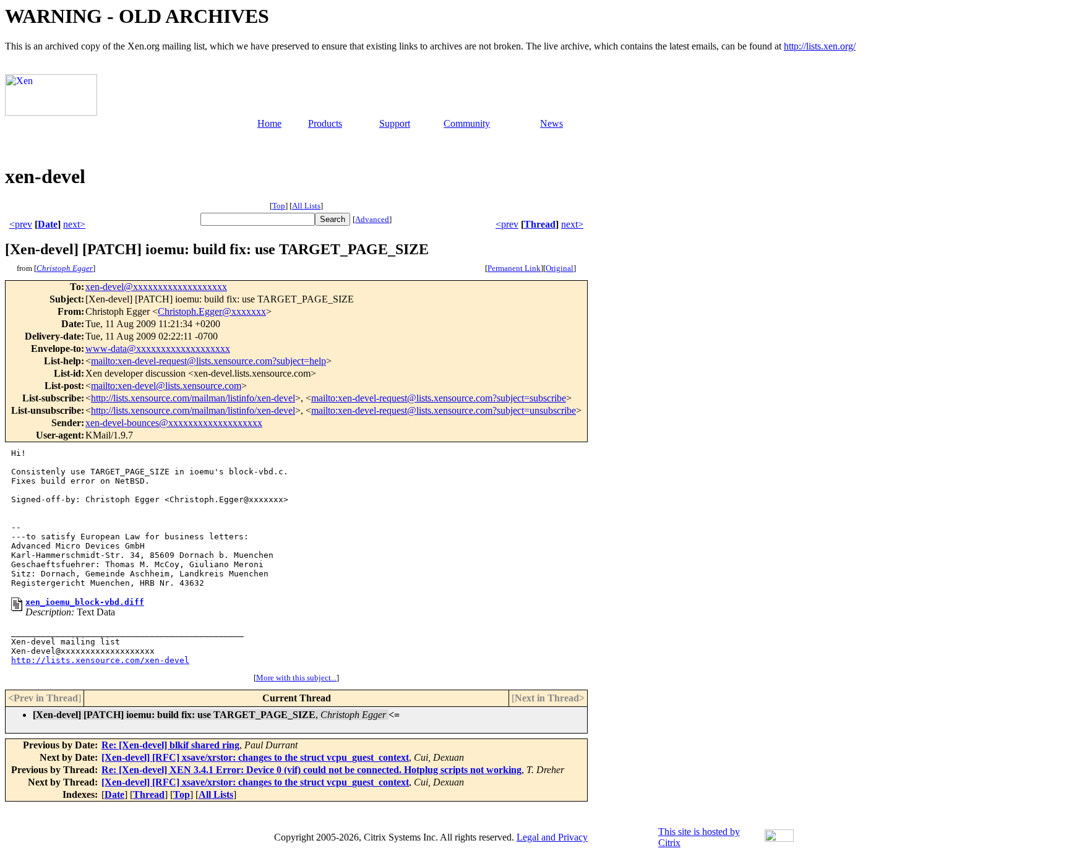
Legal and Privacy (552, 837)
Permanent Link (514, 268)
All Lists (306, 205)
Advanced (372, 219)
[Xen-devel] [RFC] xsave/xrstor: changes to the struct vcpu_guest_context (255, 757)
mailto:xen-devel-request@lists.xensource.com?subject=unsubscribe (443, 410)
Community (467, 123)
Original (559, 268)
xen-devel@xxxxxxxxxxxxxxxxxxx (156, 286)
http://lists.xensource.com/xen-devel (100, 660)
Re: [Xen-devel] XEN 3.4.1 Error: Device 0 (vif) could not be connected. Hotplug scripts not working (311, 769)
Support (394, 123)
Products (325, 123)
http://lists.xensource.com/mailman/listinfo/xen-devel (193, 398)
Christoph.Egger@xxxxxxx (212, 311)
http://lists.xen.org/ (820, 46)
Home (269, 123)
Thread (540, 224)
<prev (20, 224)
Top (278, 205)
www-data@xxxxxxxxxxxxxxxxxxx (157, 348)
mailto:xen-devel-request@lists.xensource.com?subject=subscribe (438, 398)
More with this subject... (296, 677)
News (551, 123)
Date (48, 224)
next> (74, 224)
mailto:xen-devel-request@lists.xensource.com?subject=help (208, 361)
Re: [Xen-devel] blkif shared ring (170, 745)
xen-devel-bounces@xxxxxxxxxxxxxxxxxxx (173, 422)
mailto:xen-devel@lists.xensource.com (166, 385)
